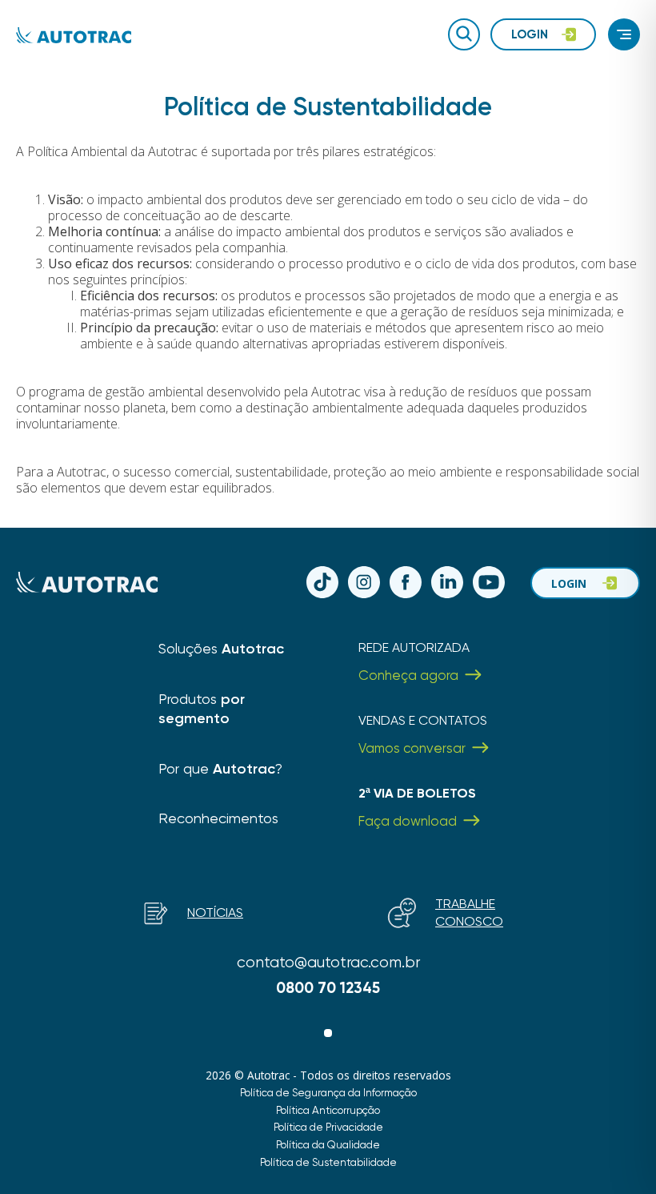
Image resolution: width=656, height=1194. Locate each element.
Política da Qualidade (328, 1144)
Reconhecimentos (218, 818)
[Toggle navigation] (624, 34)
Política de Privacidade (328, 1126)
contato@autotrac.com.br (328, 962)
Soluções (221, 648)
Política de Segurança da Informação (328, 1092)
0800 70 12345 (328, 988)
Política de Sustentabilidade (328, 1162)
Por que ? (220, 768)
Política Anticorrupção (328, 1110)
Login (568, 583)
